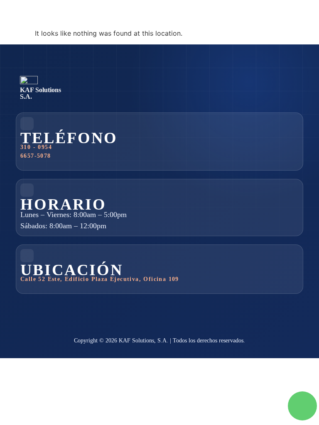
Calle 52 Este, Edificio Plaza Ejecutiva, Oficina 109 (99, 279)
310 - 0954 (36, 147)
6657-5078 (35, 156)
